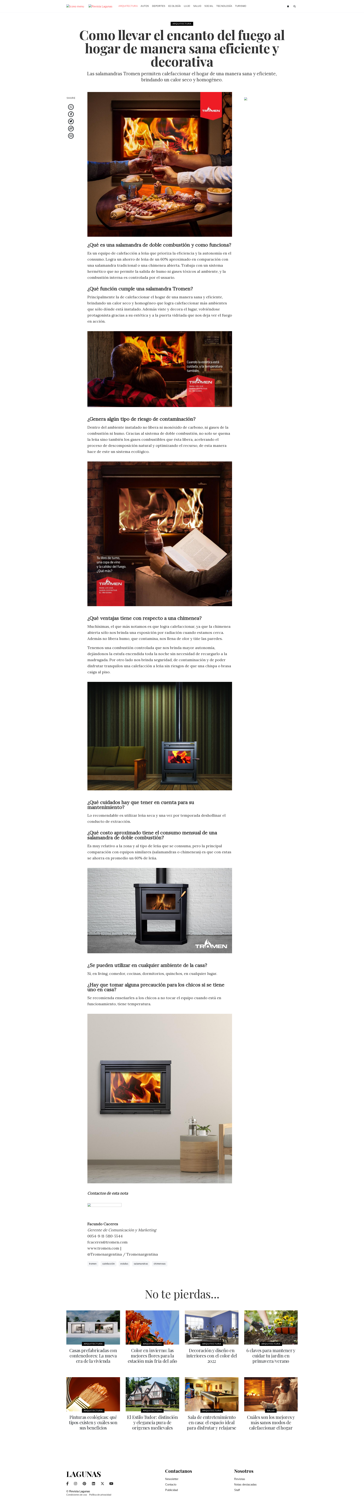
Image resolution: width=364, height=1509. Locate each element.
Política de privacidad (100, 1494)
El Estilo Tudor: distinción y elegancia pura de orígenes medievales (152, 1422)
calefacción (108, 1263)
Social (208, 6)
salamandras (141, 1263)
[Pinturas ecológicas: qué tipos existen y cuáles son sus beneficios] (93, 1394)
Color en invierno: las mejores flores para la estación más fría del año (152, 1355)
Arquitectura (128, 6)
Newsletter (171, 1479)
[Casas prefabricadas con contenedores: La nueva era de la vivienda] (93, 1327)
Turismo (240, 6)
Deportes (158, 6)
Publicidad (171, 1490)
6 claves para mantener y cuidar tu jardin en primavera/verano (270, 1355)
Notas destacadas (245, 1484)
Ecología (174, 6)
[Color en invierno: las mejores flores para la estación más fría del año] (152, 1327)
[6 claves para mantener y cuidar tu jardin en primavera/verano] (271, 1327)
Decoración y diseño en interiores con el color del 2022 (211, 1355)
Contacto (170, 1484)
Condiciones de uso (76, 1494)
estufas (124, 1263)
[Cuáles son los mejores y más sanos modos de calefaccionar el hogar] (271, 1394)
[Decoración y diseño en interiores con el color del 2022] (211, 1327)
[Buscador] (294, 6)
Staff (237, 1490)
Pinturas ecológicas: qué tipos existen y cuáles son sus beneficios (93, 1422)
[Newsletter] (288, 6)
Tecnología (224, 6)
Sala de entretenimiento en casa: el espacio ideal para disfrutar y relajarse (211, 1422)
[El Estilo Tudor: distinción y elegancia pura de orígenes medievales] (152, 1394)
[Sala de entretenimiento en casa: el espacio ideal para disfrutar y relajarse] (211, 1394)
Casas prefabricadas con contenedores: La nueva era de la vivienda (93, 1355)
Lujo (187, 6)
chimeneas (160, 1263)
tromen (93, 1263)
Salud (197, 6)
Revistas (239, 1479)
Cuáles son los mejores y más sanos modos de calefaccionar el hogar (271, 1422)
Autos (145, 6)
